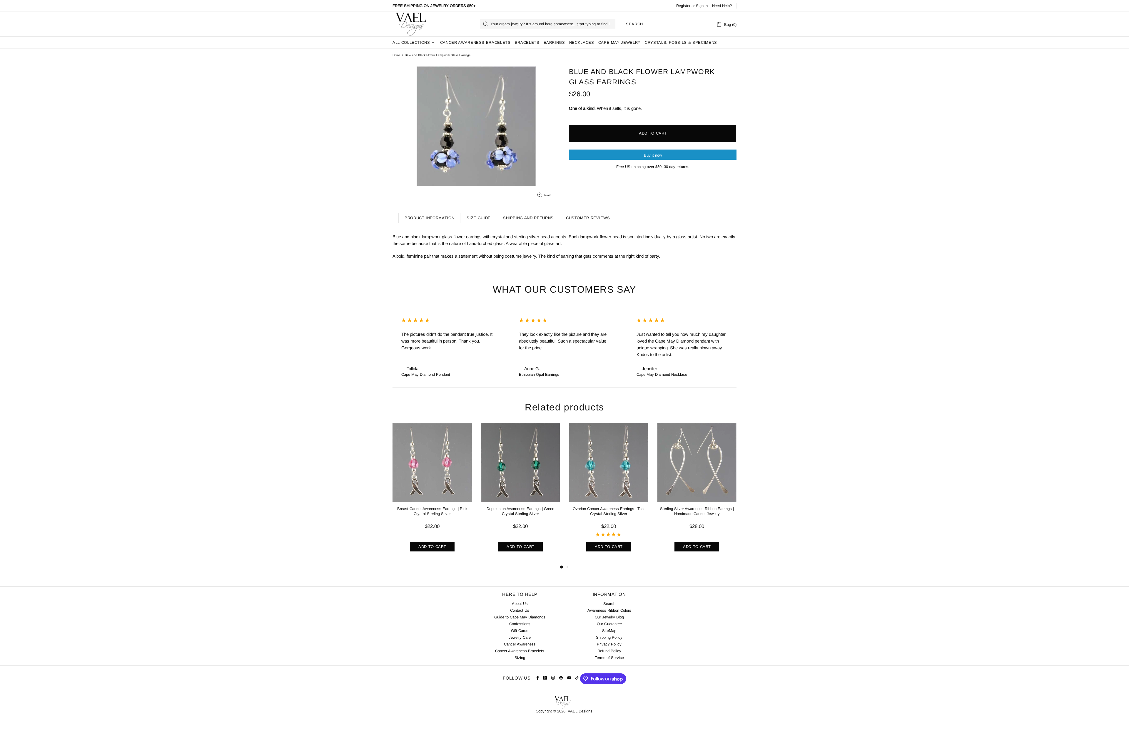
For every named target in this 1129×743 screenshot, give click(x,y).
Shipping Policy (609, 637)
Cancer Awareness (520, 644)
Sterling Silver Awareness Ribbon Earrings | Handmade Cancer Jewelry (697, 511)
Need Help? (722, 6)
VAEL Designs (410, 24)
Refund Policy (609, 651)
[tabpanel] (432, 493)
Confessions (519, 624)
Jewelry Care (520, 637)
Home (396, 55)
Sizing (520, 657)
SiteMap (609, 630)
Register (683, 6)
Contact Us (519, 610)
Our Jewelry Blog (609, 617)
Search (634, 24)
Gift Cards (519, 630)
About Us (520, 603)
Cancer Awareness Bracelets (519, 651)
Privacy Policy (609, 644)
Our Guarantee (609, 624)
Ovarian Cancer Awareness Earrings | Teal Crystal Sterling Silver (608, 511)
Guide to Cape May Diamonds (519, 617)
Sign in (702, 6)
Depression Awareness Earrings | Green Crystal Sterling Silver (520, 511)
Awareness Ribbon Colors (609, 610)
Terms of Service (609, 657)
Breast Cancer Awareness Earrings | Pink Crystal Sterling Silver (432, 511)
